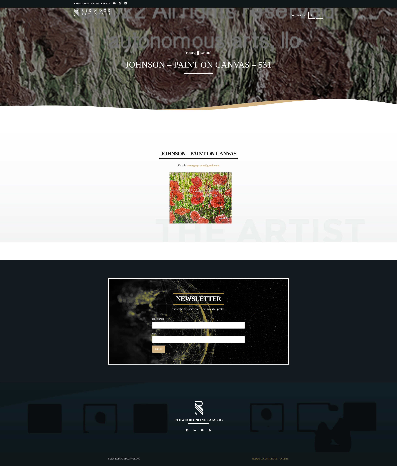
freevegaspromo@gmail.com (202, 165)
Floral (191, 53)
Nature (205, 53)
